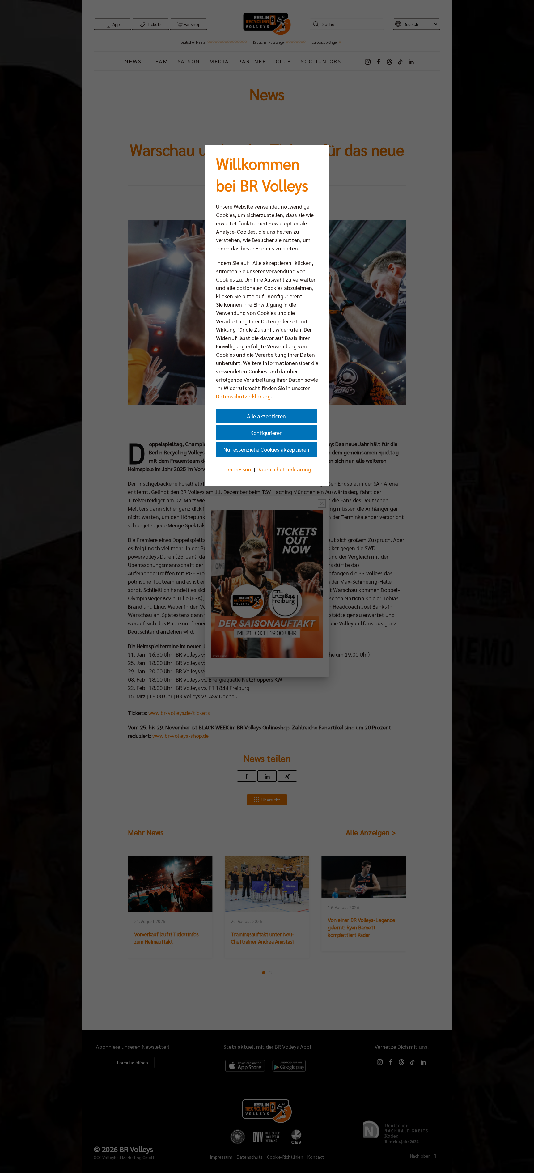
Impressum (239, 469)
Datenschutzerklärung (243, 396)
